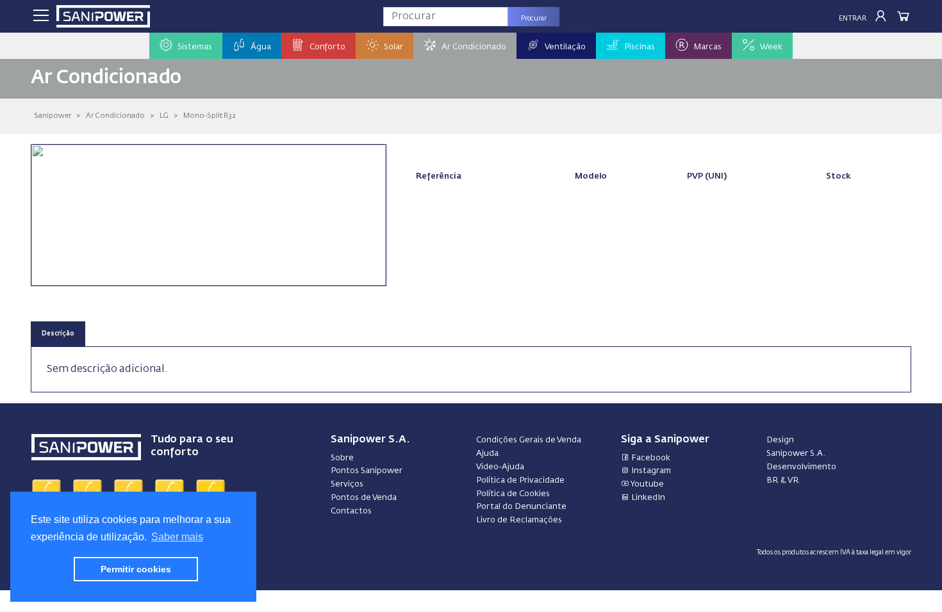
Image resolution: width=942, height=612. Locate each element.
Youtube (646, 484)
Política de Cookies (513, 494)
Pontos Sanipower (366, 471)
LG (164, 115)
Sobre (342, 458)
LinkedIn (647, 498)
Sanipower (52, 115)
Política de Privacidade (520, 480)
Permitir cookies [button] (136, 569)
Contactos (351, 511)
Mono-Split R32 (209, 115)
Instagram (650, 471)
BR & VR (782, 480)
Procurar (534, 18)
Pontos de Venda (364, 498)
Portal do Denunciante (521, 507)
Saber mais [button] (177, 536)
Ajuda (487, 453)
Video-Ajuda (500, 467)
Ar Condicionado (115, 115)
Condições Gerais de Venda (528, 440)
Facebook (649, 458)
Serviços (347, 484)
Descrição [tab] (58, 334)
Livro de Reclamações (519, 520)
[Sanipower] (103, 16)
